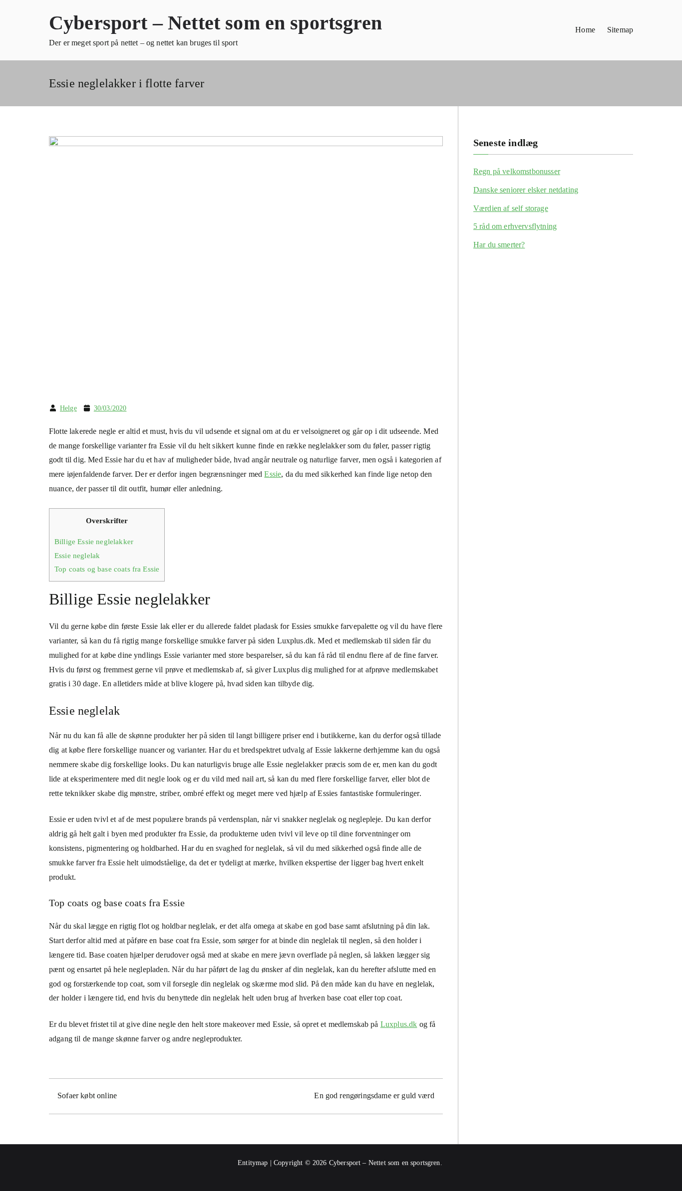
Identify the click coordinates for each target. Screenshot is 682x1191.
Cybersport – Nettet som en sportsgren (215, 22)
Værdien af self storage (510, 208)
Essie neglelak (77, 555)
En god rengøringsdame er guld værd (374, 1095)
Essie (272, 474)
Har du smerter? (499, 244)
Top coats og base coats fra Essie (106, 569)
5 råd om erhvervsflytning (515, 226)
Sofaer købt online (87, 1095)
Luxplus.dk (398, 1024)
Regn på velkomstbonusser (516, 171)
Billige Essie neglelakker (93, 541)
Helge (68, 408)
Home (585, 29)
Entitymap (253, 1163)
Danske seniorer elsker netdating (525, 190)
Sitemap (620, 29)
